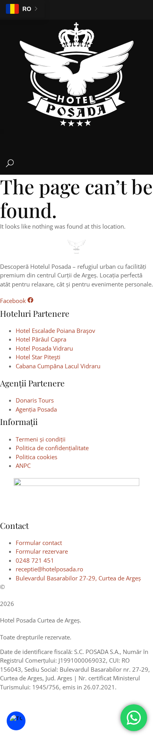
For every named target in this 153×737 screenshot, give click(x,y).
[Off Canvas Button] (149, 141)
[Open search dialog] (10, 165)
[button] (2, 131)
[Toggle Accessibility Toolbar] (16, 721)
